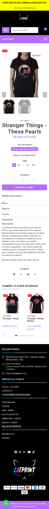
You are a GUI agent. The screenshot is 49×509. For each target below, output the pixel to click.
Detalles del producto (12, 196)
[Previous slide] (4, 95)
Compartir (24, 269)
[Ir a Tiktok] (33, 452)
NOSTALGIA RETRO (10, 414)
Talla (24, 161)
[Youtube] (29, 452)
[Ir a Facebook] (15, 452)
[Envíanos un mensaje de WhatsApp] (6, 503)
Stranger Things (11, 318)
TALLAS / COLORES (10, 387)
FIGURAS (6, 406)
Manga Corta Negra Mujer (24, 155)
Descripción (7, 224)
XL (28, 165)
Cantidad (24, 175)
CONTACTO (7, 391)
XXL (34, 165)
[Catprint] (23, 18)
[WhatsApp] (24, 452)
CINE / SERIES (8, 410)
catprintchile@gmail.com (16, 373)
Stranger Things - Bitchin (36, 319)
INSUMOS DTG (8, 434)
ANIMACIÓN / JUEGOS (11, 418)
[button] (3, 335)
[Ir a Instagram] (20, 452)
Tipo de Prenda (24, 145)
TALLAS (35, 260)
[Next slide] (45, 95)
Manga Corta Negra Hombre (24, 149)
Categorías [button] (8, 39)
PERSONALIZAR (8, 402)
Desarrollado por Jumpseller (24, 506)
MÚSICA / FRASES (9, 422)
